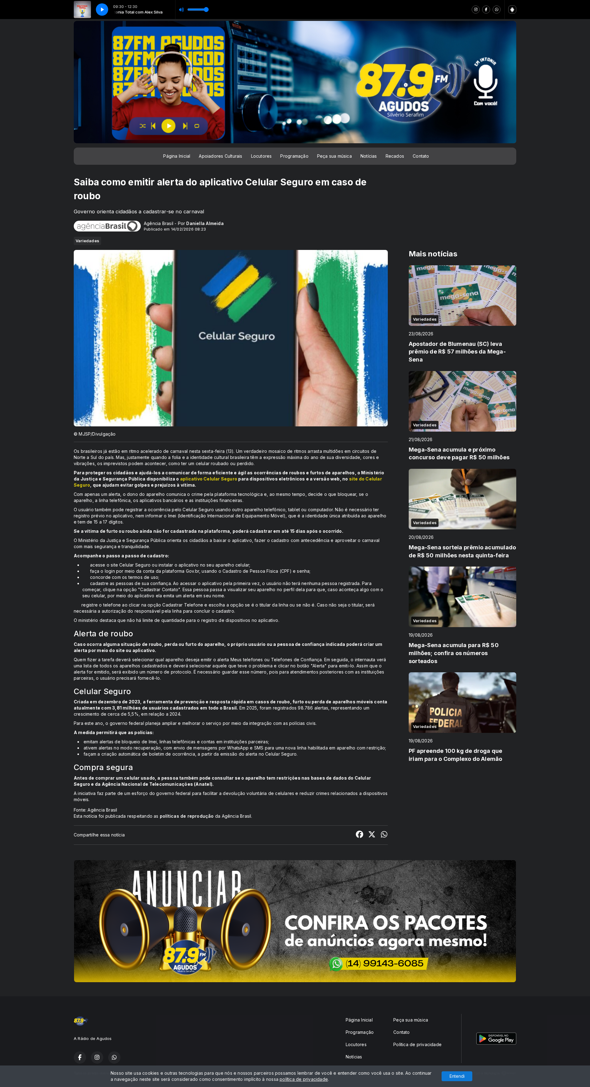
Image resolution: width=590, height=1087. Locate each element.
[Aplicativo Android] (512, 10)
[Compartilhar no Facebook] (359, 835)
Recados (395, 156)
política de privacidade (304, 1079)
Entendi (457, 1076)
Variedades (87, 240)
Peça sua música (334, 156)
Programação (294, 156)
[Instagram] (476, 10)
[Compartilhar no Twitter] (372, 835)
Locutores (261, 156)
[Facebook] (486, 10)
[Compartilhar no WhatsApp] (384, 835)
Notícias (368, 156)
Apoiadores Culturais (220, 156)
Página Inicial (176, 156)
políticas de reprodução (187, 816)
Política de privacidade (417, 1044)
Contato (421, 156)
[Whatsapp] (497, 10)
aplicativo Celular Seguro (208, 478)
